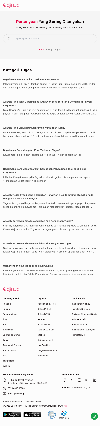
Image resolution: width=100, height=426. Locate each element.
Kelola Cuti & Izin (46, 330)
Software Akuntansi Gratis (84, 314)
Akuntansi (42, 319)
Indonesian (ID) (79, 387)
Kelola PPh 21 (44, 309)
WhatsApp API (79, 319)
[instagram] (79, 380)
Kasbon (41, 335)
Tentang (7, 304)
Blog (5, 319)
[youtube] (86, 380)
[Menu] (95, 5)
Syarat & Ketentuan (12, 402)
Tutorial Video (10, 314)
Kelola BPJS (44, 314)
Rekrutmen (43, 356)
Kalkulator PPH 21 (81, 304)
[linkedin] (94, 380)
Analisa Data (44, 324)
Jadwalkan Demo (11, 335)
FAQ (41, 49)
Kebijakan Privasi (32, 402)
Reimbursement (45, 340)
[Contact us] (94, 416)
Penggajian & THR (47, 304)
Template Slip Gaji (81, 309)
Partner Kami (9, 350)
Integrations (8, 361)
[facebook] (64, 380)
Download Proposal (12, 345)
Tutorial (6, 309)
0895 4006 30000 (16, 388)
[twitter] (72, 380)
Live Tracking (44, 345)
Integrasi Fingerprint (47, 350)
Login (6, 340)
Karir (5, 324)
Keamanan (8, 330)
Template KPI (78, 335)
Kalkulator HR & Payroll (83, 330)
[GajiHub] (26, 5)
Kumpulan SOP (79, 324)
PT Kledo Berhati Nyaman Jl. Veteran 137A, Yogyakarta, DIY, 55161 (27, 381)
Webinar (7, 366)
